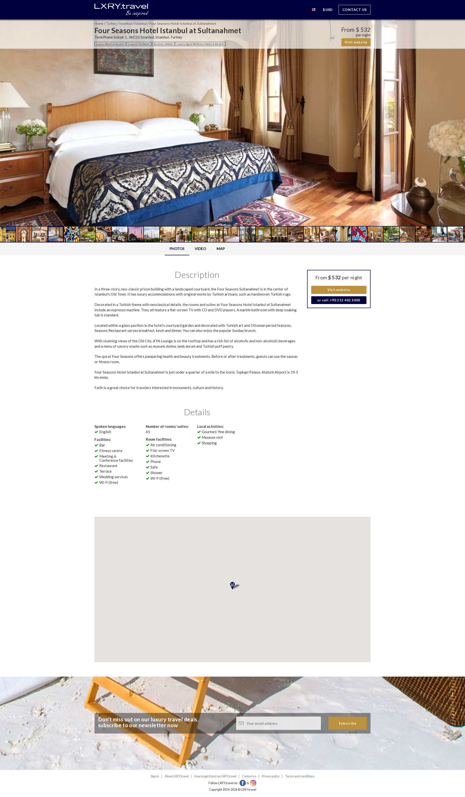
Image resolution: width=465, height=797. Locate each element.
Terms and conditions (299, 776)
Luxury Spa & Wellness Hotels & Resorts (200, 44)
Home (98, 23)
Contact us (354, 10)
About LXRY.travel (177, 776)
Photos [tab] (177, 248)
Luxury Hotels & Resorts (110, 44)
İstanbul (125, 23)
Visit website (356, 42)
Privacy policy (270, 776)
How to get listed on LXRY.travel (215, 776)
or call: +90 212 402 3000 (338, 300)
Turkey (111, 23)
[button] (313, 10)
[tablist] (197, 248)
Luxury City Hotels (139, 44)
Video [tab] (200, 248)
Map (221, 248)
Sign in (155, 776)
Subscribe (347, 723)
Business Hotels (163, 44)
